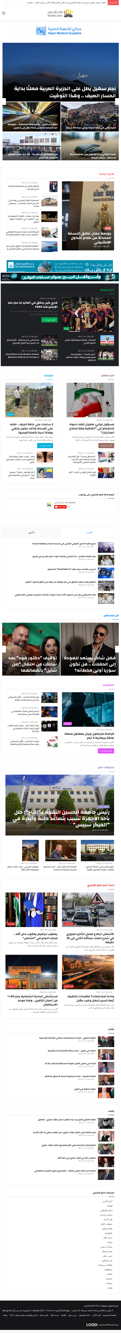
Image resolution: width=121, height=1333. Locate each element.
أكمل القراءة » (49, 320)
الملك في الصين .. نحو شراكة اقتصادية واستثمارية (72, 1051)
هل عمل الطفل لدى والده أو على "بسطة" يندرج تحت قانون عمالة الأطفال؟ (76, 2)
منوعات (109, 1283)
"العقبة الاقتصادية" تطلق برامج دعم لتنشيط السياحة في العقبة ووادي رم (22, 247)
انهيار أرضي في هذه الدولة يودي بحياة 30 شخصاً (91, 127)
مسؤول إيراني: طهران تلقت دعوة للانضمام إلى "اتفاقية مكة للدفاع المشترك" (91, 428)
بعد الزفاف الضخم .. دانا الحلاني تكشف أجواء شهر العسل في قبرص (64, 556)
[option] (60, 101)
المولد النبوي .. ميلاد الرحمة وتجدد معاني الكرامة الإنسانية (67, 1038)
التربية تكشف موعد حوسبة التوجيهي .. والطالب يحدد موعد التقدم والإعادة (22, 233)
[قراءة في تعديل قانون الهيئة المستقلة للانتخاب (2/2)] (106, 1067)
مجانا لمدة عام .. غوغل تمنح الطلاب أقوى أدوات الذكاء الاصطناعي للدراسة (23, 728)
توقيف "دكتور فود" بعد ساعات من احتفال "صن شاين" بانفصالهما (32, 664)
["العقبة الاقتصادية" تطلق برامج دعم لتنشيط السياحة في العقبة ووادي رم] (49, 246)
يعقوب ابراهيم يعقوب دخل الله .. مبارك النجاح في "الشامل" (36, 936)
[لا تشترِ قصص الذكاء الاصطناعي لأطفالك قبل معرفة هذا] (49, 711)
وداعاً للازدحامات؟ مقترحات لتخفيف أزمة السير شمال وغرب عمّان (90, 998)
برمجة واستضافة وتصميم (109, 1324)
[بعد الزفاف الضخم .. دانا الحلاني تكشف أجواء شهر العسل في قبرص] (106, 560)
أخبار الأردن (107, 1201)
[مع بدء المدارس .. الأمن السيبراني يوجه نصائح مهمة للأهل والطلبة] (52, 741)
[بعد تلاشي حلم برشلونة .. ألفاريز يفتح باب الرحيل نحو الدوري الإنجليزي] (49, 340)
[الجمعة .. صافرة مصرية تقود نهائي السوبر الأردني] (107, 340)
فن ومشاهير (107, 1260)
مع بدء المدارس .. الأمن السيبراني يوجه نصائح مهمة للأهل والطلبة (24, 742)
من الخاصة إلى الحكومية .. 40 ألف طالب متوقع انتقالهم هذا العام (33, 156)
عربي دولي (107, 1256)
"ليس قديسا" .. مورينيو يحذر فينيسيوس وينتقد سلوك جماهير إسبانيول (81, 357)
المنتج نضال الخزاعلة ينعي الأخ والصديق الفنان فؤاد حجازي (69, 1145)
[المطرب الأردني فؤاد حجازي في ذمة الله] (106, 1161)
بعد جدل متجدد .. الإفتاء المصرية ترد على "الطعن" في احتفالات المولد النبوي (23, 219)
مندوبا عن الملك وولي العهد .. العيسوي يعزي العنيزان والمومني (65, 1171)
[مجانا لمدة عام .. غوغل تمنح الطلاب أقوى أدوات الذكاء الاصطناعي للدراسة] (49, 726)
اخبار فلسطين (106, 1210)
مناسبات (108, 1279)
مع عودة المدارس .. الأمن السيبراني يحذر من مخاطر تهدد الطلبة (23, 698)
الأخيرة (89, 532)
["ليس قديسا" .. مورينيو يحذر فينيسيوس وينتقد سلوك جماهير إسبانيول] (106, 354)
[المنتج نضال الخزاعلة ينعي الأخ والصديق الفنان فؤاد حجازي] (106, 1149)
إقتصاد (109, 1206)
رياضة (109, 1242)
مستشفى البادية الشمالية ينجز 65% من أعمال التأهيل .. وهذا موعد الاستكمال (32, 1000)
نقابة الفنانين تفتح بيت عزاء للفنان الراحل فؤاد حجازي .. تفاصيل (67, 1120)
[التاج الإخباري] (60, 13)
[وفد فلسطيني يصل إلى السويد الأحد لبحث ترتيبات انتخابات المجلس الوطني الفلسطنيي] (106, 598)
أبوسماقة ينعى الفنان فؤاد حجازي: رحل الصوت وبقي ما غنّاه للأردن (64, 1132)
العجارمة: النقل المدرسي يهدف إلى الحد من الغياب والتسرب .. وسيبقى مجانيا (23, 203)
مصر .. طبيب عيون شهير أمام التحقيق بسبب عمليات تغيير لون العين (20, 459)
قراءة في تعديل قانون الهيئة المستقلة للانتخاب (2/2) (70, 1063)
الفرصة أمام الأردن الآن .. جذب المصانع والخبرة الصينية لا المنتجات (60, 868)
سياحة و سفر (106, 1247)
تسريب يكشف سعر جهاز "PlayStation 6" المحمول (71, 569)
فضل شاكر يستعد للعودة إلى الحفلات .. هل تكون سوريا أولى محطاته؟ (90, 664)
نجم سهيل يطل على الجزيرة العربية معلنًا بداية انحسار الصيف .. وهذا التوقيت (65, 92)
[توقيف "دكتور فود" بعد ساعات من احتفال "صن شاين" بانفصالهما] (31, 649)
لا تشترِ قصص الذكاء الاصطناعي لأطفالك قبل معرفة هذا (25, 712)
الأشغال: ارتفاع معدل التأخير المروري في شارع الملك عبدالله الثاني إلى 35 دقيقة (90, 938)
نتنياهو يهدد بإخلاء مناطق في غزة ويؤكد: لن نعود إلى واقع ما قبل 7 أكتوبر (60, 582)
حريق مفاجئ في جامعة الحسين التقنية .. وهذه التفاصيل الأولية (100, 868)
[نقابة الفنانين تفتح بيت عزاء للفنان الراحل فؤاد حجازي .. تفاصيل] (106, 1123)
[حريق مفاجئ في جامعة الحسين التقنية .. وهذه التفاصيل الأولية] (97, 850)
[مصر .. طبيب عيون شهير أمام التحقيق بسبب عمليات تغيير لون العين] (45, 457)
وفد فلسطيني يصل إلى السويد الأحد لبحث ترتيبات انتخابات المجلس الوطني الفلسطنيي (55, 595)
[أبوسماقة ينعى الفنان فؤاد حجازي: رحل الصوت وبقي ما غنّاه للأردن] (106, 1136)
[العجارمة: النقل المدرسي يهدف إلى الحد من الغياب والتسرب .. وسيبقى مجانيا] (49, 201)
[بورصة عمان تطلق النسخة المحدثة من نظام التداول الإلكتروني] (88, 215)
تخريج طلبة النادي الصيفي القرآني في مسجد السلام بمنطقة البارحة (64, 544)
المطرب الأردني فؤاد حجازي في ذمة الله (77, 1158)
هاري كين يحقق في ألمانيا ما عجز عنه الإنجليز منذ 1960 (33, 304)
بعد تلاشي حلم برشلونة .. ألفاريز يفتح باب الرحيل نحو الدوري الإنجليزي (23, 341)
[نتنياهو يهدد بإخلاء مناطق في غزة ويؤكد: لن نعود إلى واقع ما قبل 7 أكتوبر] (106, 585)
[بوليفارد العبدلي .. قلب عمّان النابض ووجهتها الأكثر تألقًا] (30, 850)
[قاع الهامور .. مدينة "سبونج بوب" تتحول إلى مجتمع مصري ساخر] (45, 472)
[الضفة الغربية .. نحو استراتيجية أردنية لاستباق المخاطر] (106, 1080)
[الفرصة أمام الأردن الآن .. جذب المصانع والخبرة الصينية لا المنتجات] (60, 850)
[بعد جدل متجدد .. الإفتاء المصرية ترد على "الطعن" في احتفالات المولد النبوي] (49, 216)
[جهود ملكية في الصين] (106, 1092)
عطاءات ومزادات (105, 1265)
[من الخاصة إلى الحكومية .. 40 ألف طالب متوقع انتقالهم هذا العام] (31, 146)
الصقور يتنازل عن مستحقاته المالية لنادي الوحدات (23, 187)
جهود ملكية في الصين (85, 1089)
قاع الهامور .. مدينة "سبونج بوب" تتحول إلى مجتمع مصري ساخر (21, 475)
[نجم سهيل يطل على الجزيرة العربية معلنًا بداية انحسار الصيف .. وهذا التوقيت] (61, 72)
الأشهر (31, 532)
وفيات (109, 1288)
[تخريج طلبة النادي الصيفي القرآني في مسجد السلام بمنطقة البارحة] (106, 547)
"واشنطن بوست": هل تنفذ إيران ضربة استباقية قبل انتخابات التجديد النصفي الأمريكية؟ (82, 459)
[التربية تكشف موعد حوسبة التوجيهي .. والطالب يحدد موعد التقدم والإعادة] (49, 232)
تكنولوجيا (108, 1233)
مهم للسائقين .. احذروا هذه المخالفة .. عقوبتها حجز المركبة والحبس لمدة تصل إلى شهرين (33, 126)
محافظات (108, 1269)
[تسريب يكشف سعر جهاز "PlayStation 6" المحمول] (106, 573)
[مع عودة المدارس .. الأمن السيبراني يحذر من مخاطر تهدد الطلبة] (49, 697)
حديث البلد (107, 1238)
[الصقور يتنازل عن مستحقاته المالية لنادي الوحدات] (54, 186)
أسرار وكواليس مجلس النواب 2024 (24, 1315)
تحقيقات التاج (106, 1224)
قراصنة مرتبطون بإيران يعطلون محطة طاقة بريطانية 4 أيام (89, 736)
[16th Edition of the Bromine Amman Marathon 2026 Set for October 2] (49, 354)
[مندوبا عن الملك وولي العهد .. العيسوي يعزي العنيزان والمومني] (106, 1174)
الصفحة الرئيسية (109, 1315)
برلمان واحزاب (106, 1215)
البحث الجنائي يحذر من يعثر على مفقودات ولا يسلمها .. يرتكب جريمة (93, 156)
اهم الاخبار (108, 1219)
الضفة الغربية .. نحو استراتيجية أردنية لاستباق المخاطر (70, 1076)
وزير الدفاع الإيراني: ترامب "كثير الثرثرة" (82, 473)
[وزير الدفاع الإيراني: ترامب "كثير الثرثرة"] (106, 472)
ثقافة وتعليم (107, 1229)
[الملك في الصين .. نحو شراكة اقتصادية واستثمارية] (106, 1054)
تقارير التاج (44, 1315)
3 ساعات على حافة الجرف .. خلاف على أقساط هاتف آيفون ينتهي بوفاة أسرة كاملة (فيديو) (31, 428)
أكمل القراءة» (106, 445)
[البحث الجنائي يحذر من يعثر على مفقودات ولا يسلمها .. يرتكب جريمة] (90, 146)
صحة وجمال (107, 1251)
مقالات (109, 1274)
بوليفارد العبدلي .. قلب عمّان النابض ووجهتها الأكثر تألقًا (23, 868)
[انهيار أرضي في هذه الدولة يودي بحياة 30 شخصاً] (90, 117)
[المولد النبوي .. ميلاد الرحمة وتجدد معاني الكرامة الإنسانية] (106, 1041)
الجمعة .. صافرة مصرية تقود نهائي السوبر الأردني (80, 341)
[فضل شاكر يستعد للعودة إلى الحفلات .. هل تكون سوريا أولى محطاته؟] (89, 649)
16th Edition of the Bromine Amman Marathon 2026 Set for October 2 (22, 355)
